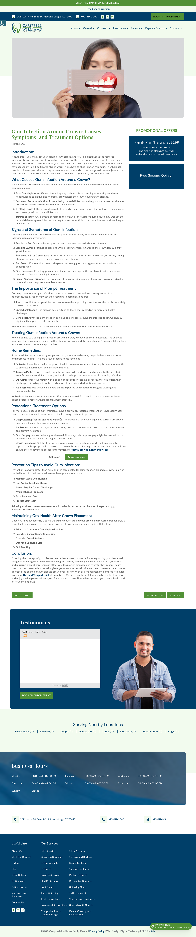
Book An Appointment (167, 16)
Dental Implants (49, 863)
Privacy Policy (96, 931)
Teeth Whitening (50, 893)
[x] (107, 17)
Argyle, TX (173, 731)
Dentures (46, 869)
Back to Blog (22, 595)
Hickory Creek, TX (152, 731)
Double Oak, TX (87, 731)
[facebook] (102, 17)
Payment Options (155, 28)
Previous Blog (155, 595)
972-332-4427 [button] (77, 457)
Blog (14, 869)
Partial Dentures (78, 875)
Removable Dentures (80, 881)
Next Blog (175, 595)
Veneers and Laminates (82, 899)
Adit (153, 931)
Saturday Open (77, 887)
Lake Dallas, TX (128, 731)
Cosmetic (102, 28)
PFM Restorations (50, 881)
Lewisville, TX (47, 731)
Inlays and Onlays (50, 875)
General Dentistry (79, 869)
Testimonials (18, 881)
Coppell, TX (67, 731)
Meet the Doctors (21, 857)
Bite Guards (47, 851)
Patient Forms (19, 887)
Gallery (15, 863)
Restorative (119, 28)
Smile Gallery (19, 875)
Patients (135, 28)
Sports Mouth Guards (81, 905)
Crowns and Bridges (80, 857)
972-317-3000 (116, 819)
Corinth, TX (108, 731)
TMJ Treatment (77, 893)
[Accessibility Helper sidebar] (3, 22)
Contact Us (176, 28)
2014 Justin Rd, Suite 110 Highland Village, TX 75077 (47, 819)
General (87, 28)
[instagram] (112, 17)
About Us (17, 851)
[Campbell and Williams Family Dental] (27, 28)
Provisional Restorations (54, 905)
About (74, 28)
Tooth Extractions (50, 899)
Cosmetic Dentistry (52, 857)
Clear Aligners (77, 851)
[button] (65, 685)
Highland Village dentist (36, 575)
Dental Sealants (78, 863)
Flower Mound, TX (24, 731)
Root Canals (47, 887)
